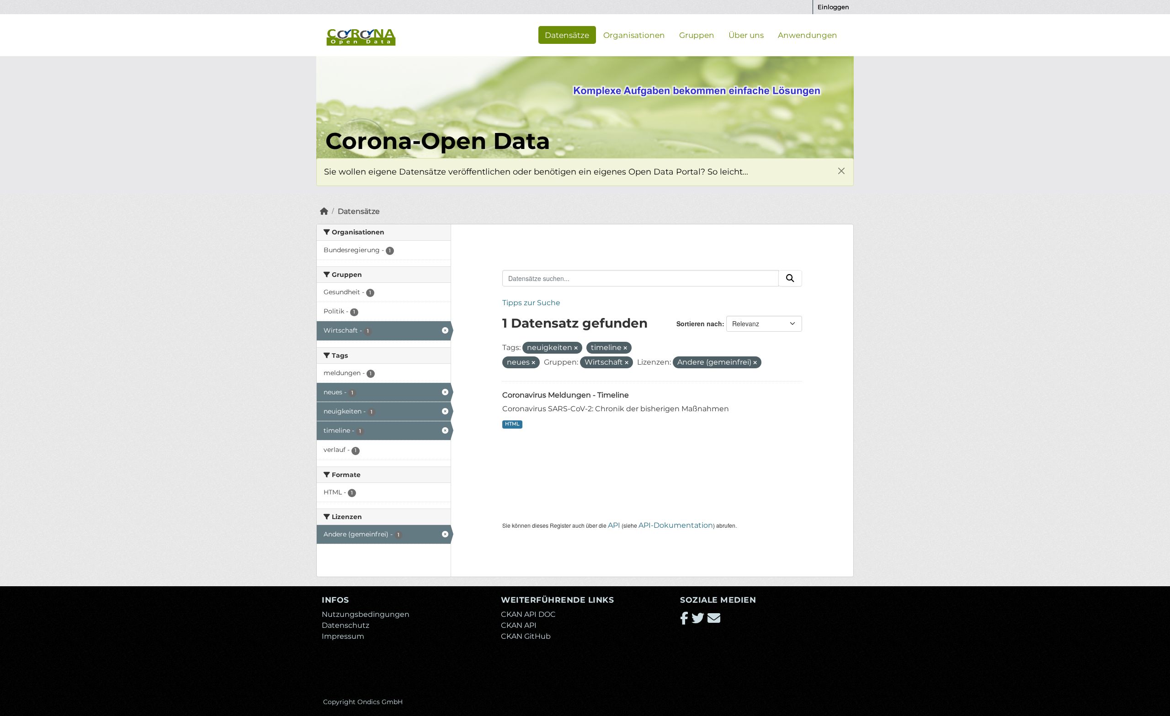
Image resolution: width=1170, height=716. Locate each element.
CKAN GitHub (526, 636)
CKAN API (519, 625)
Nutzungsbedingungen (366, 614)
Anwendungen (807, 34)
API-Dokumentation (675, 525)
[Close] (841, 170)
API (614, 525)
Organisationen (634, 34)
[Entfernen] (576, 348)
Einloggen (833, 7)
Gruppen (696, 34)
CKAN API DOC (528, 614)
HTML (512, 424)
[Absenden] (790, 278)
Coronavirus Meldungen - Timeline (565, 395)
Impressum (343, 636)
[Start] (324, 211)
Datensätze (567, 34)
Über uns (746, 34)
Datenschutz (345, 625)
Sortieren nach (699, 323)
